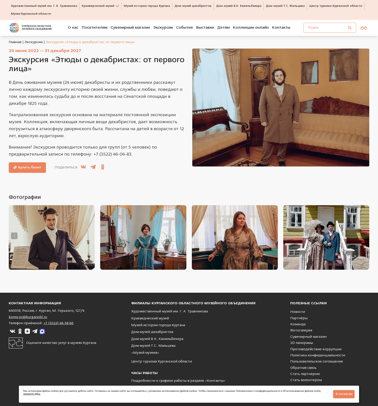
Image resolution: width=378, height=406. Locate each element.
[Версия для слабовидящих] (363, 28)
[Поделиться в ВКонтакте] (83, 167)
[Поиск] (350, 28)
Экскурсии (34, 42)
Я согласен (344, 394)
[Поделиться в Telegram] (93, 167)
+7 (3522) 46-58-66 (59, 323)
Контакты (215, 381)
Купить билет (29, 167)
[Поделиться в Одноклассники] (102, 167)
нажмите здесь (31, 394)
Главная (15, 42)
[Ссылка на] (12, 331)
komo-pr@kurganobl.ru (28, 317)
